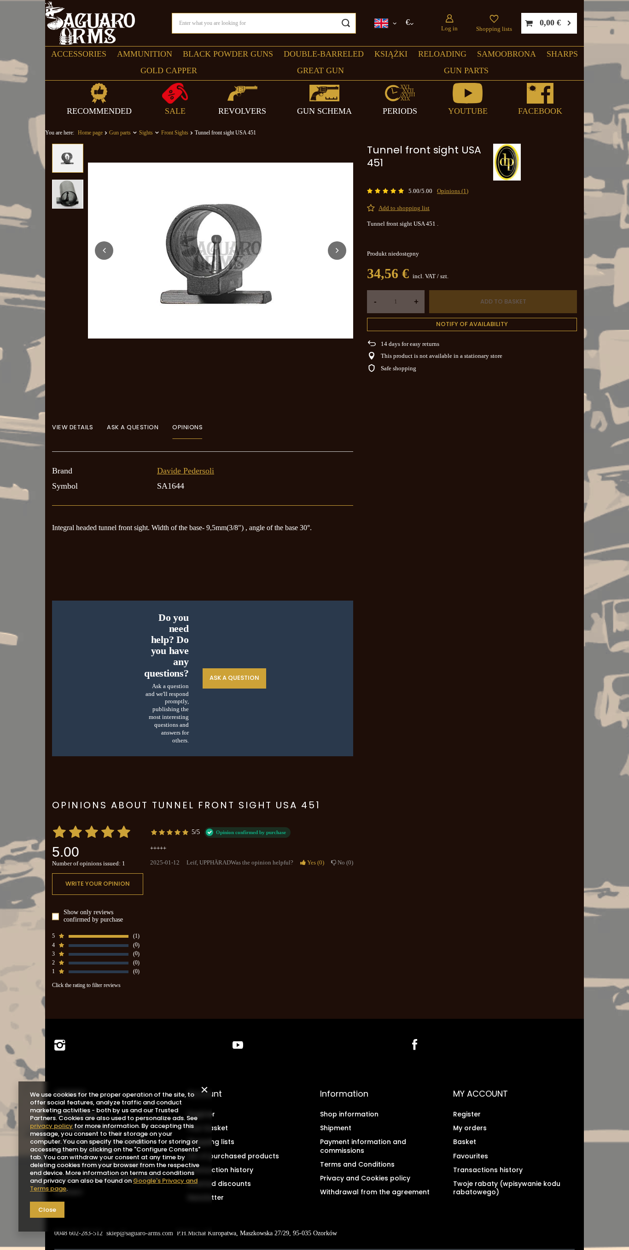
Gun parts (466, 70)
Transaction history (220, 1170)
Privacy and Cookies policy (365, 1178)
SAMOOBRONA (506, 53)
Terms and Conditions (357, 1164)
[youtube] (238, 1045)
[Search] (345, 23)
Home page (90, 132)
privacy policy (51, 1125)
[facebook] (413, 1045)
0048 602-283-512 (78, 1233)
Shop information (349, 1114)
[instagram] (59, 1045)
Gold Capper (168, 70)
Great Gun (320, 70)
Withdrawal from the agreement (375, 1192)
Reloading (442, 53)
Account (204, 1093)
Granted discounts (219, 1184)
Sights (146, 132)
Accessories (78, 53)
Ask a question (234, 678)
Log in (449, 28)
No (343, 862)
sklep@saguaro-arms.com (139, 1233)
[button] (104, 250)
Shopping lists (494, 28)
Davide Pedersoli (185, 470)
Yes (314, 862)
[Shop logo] (90, 23)
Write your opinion (97, 884)
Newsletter (205, 1197)
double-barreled (324, 53)
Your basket (207, 1128)
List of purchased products (233, 1156)
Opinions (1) (452, 190)
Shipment (335, 1128)
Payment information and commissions (363, 1146)
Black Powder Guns (228, 53)
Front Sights (174, 132)
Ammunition (144, 53)
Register (201, 1114)
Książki (391, 53)
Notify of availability (472, 324)
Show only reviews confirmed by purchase (93, 916)
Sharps (562, 53)
